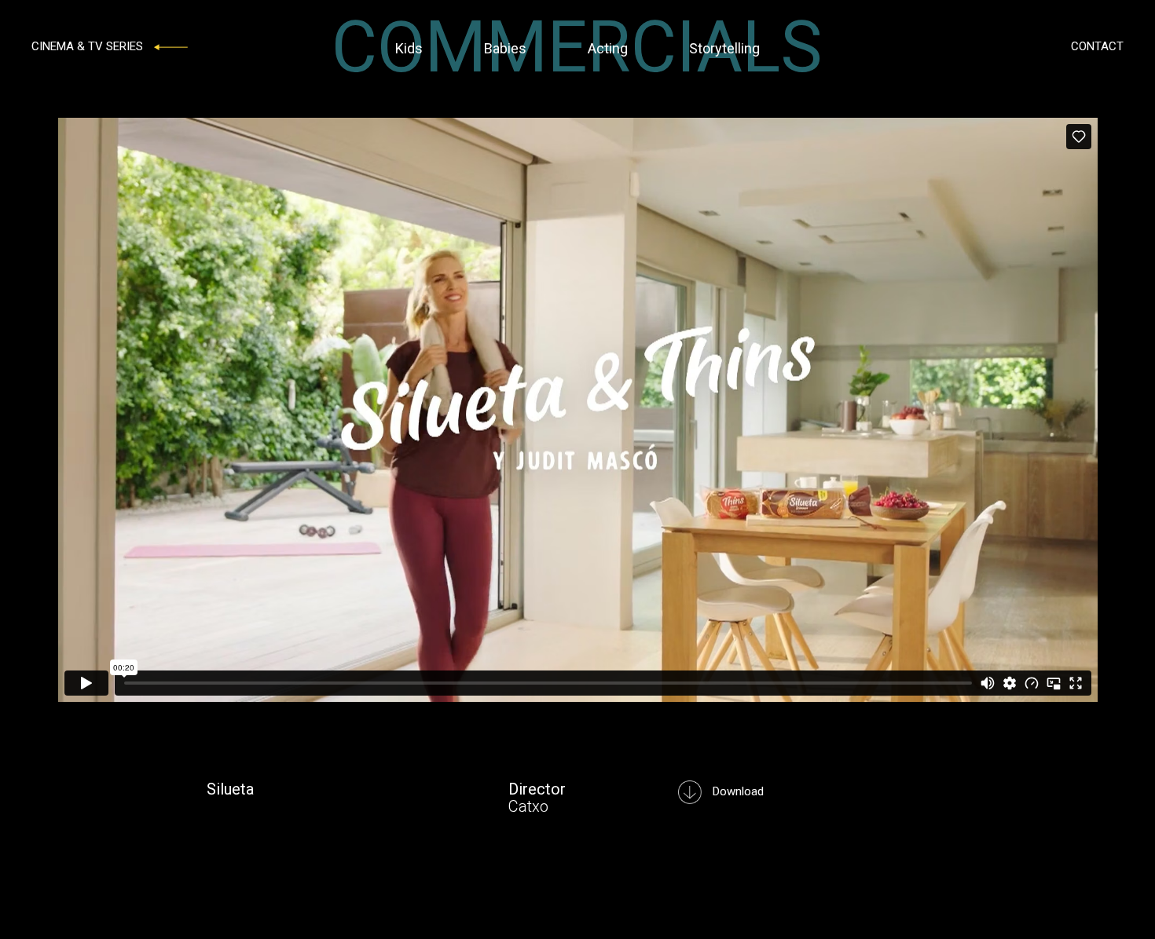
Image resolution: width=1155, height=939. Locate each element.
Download (737, 791)
